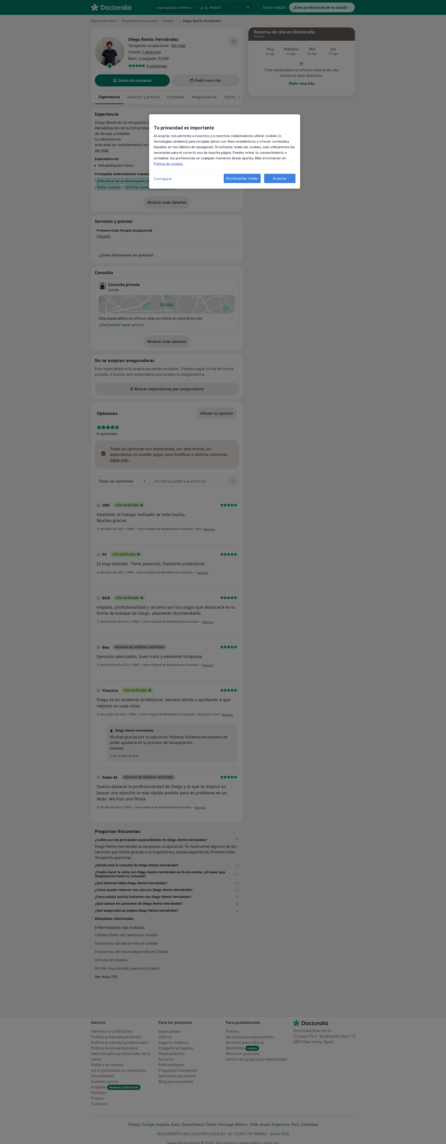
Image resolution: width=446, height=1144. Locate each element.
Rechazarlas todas (242, 178)
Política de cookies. (169, 164)
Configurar (163, 179)
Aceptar (279, 178)
